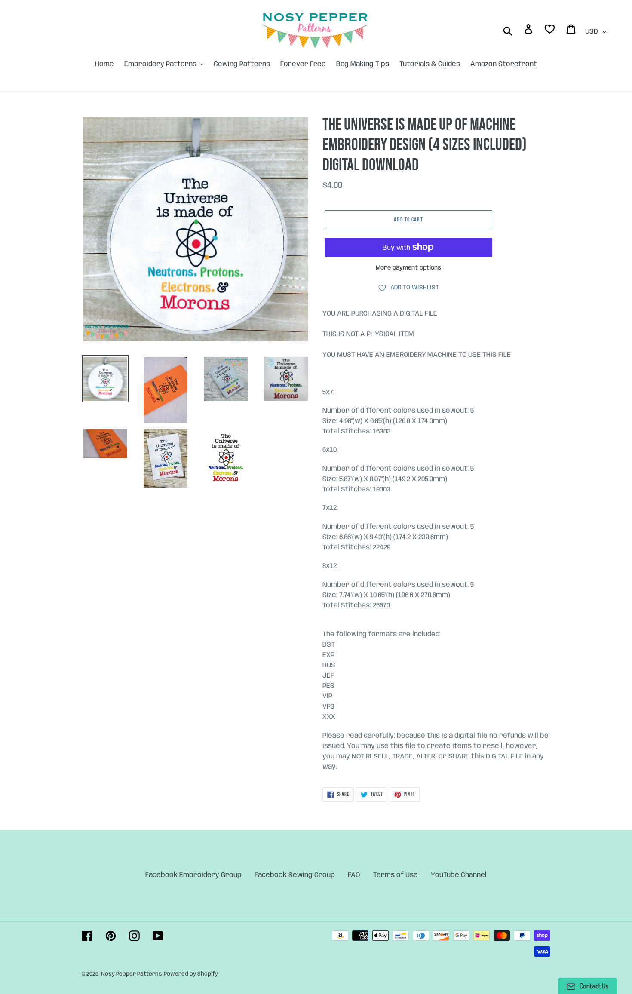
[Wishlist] (550, 31)
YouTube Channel (459, 875)
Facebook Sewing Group (295, 875)
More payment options (408, 268)
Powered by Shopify (191, 974)
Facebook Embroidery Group (193, 875)
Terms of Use (395, 875)
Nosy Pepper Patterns (131, 974)
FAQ (354, 875)
